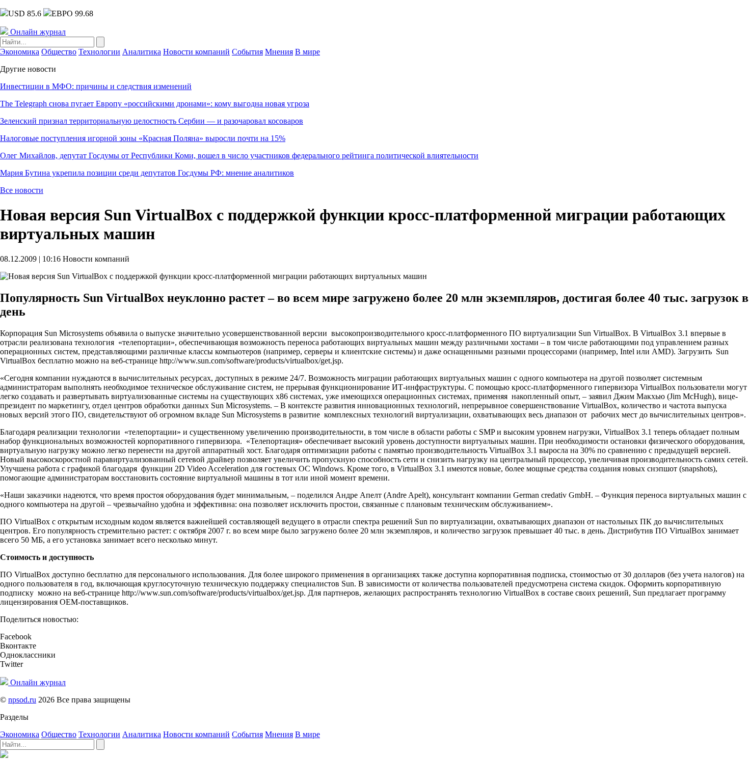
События (247, 51)
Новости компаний (196, 51)
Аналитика (141, 51)
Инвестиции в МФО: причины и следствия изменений (96, 86)
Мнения (279, 51)
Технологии (99, 51)
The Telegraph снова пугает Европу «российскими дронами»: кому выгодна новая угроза (154, 103)
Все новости (21, 190)
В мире (307, 51)
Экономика (19, 51)
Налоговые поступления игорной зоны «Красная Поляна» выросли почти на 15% (142, 138)
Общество (58, 51)
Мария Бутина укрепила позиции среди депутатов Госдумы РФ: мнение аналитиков (147, 172)
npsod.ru (22, 699)
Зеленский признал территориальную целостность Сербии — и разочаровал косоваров (151, 121)
